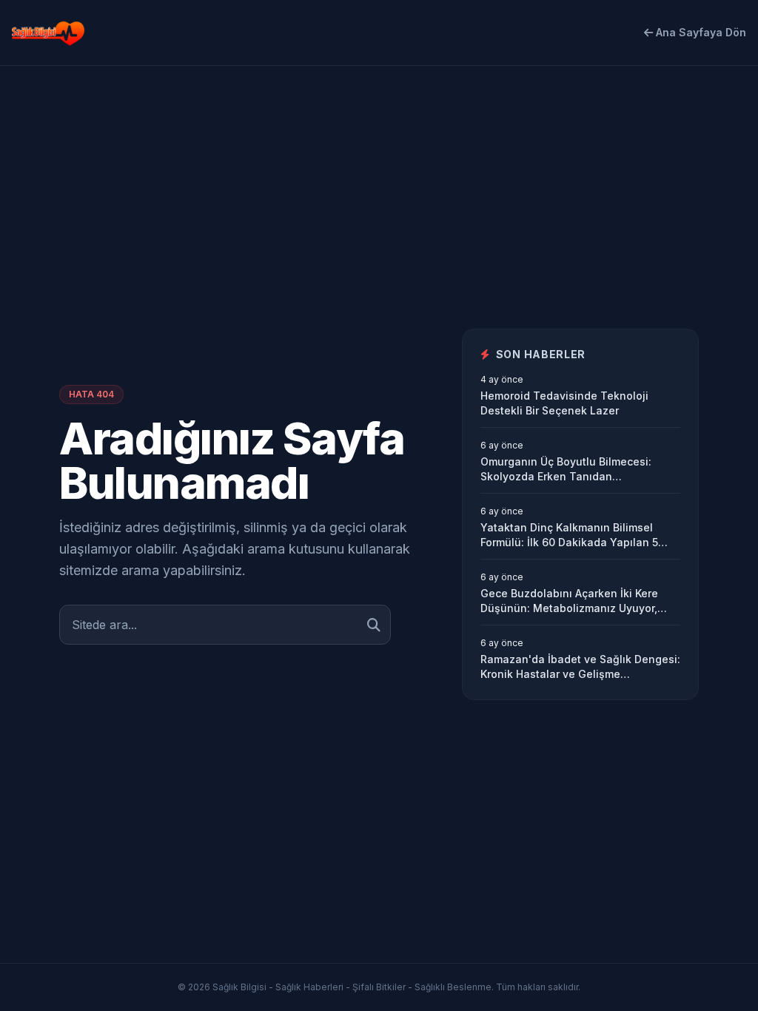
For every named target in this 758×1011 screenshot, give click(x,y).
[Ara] (373, 624)
